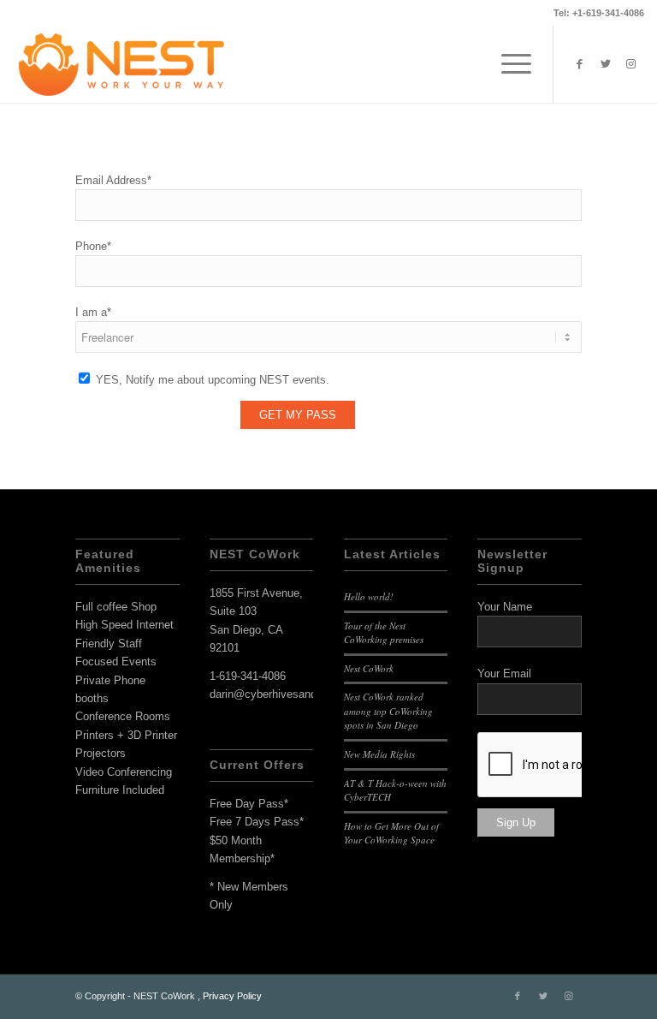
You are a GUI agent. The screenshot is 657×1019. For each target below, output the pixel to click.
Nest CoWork (369, 668)
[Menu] (507, 64)
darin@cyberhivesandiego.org (283, 694)
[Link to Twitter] (606, 64)
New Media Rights (379, 754)
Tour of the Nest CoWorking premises (383, 633)
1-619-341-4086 (248, 676)
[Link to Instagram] (631, 64)
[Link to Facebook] (580, 64)
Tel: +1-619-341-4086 (598, 13)
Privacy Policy (232, 996)
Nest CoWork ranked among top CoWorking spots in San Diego (388, 710)
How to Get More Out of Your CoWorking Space (391, 833)
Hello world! (369, 596)
